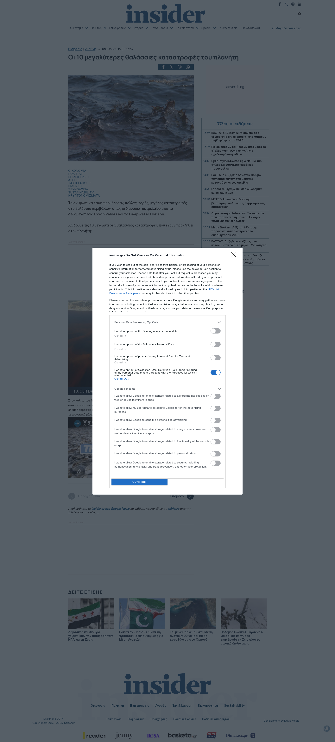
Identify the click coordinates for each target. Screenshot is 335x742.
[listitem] (167, 322)
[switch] (216, 331)
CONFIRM (139, 481)
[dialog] (167, 371)
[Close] (234, 255)
